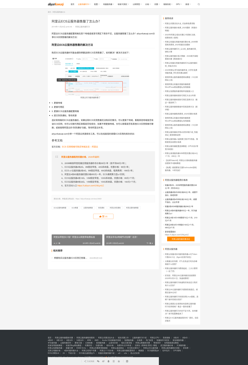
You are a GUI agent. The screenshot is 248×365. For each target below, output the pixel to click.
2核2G (176, 337)
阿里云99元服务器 (150, 348)
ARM (89, 340)
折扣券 (185, 348)
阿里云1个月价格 (106, 350)
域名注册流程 (126, 343)
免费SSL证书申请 (124, 345)
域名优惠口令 (123, 337)
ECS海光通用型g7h (87, 353)
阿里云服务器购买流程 (170, 348)
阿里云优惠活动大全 (106, 337)
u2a (125, 353)
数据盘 (141, 350)
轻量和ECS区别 (163, 340)
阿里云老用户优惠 (89, 350)
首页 (72, 4)
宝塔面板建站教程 (171, 343)
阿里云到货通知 (115, 208)
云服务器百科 (65, 343)
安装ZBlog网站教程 (73, 345)
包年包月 (166, 350)
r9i (64, 353)
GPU (178, 4)
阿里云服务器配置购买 (126, 350)
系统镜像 (166, 337)
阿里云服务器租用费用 (85, 337)
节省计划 (71, 353)
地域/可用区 (122, 4)
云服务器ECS (83, 4)
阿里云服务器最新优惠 (64, 337)
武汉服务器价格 (166, 345)
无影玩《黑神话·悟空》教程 (146, 345)
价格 (147, 4)
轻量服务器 (107, 4)
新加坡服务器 (178, 340)
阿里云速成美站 (117, 348)
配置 (96, 4)
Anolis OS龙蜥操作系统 (111, 340)
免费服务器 (128, 340)
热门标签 (149, 340)
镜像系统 (167, 4)
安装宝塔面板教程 (55, 345)
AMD (97, 340)
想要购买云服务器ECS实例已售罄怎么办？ (74, 257)
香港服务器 (100, 343)
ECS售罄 (75, 208)
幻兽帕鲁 (89, 343)
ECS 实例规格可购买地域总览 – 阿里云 (80, 146)
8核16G (60, 340)
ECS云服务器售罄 (60, 208)
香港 (187, 4)
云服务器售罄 (88, 208)
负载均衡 (99, 345)
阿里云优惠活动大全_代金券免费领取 (180, 23)
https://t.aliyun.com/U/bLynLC (91, 185)
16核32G (80, 340)
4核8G (50, 340)
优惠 (156, 4)
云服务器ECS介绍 (139, 337)
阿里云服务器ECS (82, 26)
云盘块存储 (113, 343)
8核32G (69, 340)
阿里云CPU (154, 337)
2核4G (185, 337)
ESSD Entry (81, 348)
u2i (119, 353)
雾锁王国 (78, 343)
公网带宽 (136, 4)
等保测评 (157, 343)
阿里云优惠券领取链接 (99, 348)
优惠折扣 (88, 345)
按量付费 (69, 348)
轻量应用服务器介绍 (106, 353)
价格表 (139, 340)
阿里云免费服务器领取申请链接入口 (179, 91)
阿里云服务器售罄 (132, 208)
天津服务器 (181, 345)
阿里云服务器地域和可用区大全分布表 (180, 95)
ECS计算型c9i (53, 353)
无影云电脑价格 (54, 350)
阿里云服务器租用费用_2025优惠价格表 (181, 113)
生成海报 (90, 361)
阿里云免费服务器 (55, 348)
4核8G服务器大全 (71, 350)
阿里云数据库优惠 (142, 343)
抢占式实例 (135, 353)
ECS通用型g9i (153, 350)
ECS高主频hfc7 (133, 348)
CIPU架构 (177, 350)
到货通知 (101, 208)
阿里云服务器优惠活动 (181, 239)
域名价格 (110, 345)
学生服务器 (52, 343)
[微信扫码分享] (98, 361)
